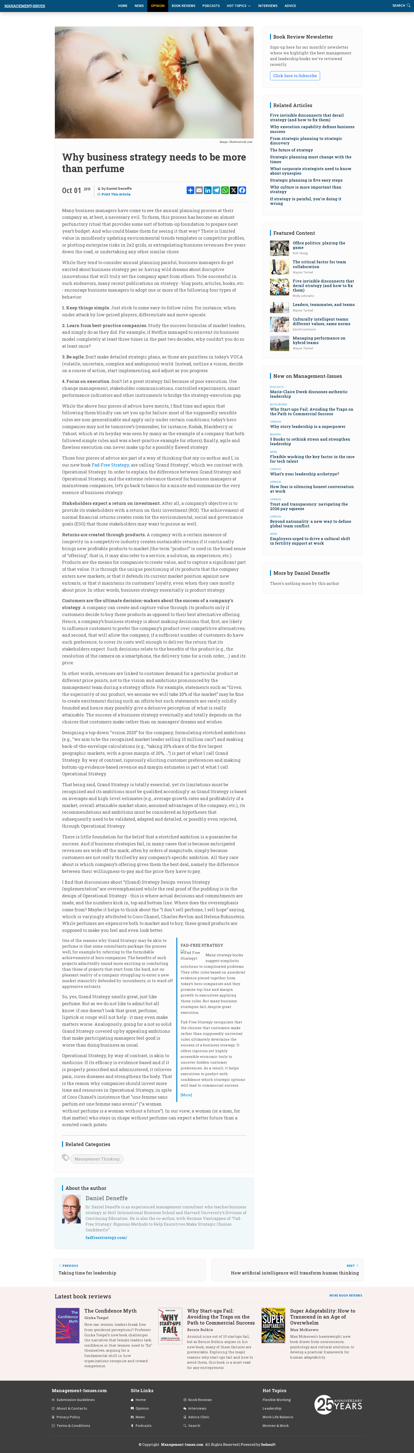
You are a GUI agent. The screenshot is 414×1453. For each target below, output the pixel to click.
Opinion (158, 5)
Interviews (267, 5)
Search (194, 1426)
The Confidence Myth (110, 1311)
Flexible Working (277, 1400)
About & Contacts (72, 1408)
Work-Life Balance (278, 1417)
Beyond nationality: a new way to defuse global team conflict (310, 523)
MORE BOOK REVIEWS (345, 1295)
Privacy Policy (68, 1417)
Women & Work (276, 1426)
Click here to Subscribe (295, 75)
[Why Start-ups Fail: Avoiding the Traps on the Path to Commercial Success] (172, 1341)
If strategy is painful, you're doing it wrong (305, 201)
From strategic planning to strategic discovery (306, 140)
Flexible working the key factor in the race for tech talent (312, 459)
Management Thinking (97, 1158)
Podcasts (211, 5)
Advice (290, 5)
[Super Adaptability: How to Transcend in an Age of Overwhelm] (275, 1336)
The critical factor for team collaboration (319, 264)
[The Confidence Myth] (70, 1340)
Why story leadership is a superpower (307, 426)
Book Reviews (183, 5)
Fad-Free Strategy (110, 465)
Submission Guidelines (76, 1400)
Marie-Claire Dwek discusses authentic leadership (309, 394)
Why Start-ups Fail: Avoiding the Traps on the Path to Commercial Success (311, 411)
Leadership (272, 1408)
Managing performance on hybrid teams (319, 340)
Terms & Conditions (73, 1426)
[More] (186, 1094)
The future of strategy (291, 149)
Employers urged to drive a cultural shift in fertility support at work (310, 541)
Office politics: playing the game (319, 245)
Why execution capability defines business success (312, 129)
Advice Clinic (198, 1417)
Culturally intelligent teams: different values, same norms (322, 321)
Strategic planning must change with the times (310, 159)
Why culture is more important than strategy (305, 189)
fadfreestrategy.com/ (106, 1237)
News (139, 5)
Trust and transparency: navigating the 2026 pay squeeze (309, 506)
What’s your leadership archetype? (304, 473)
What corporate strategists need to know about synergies (310, 171)
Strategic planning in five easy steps (306, 180)
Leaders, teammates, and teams (324, 304)
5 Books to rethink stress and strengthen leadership (310, 441)
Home (122, 5)
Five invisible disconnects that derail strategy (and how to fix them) (307, 117)
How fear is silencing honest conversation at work (312, 489)
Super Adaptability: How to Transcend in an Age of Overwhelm (322, 1317)
